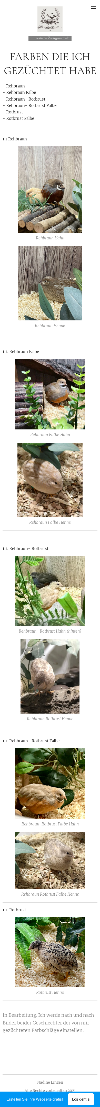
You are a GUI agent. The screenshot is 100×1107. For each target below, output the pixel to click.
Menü (93, 6)
